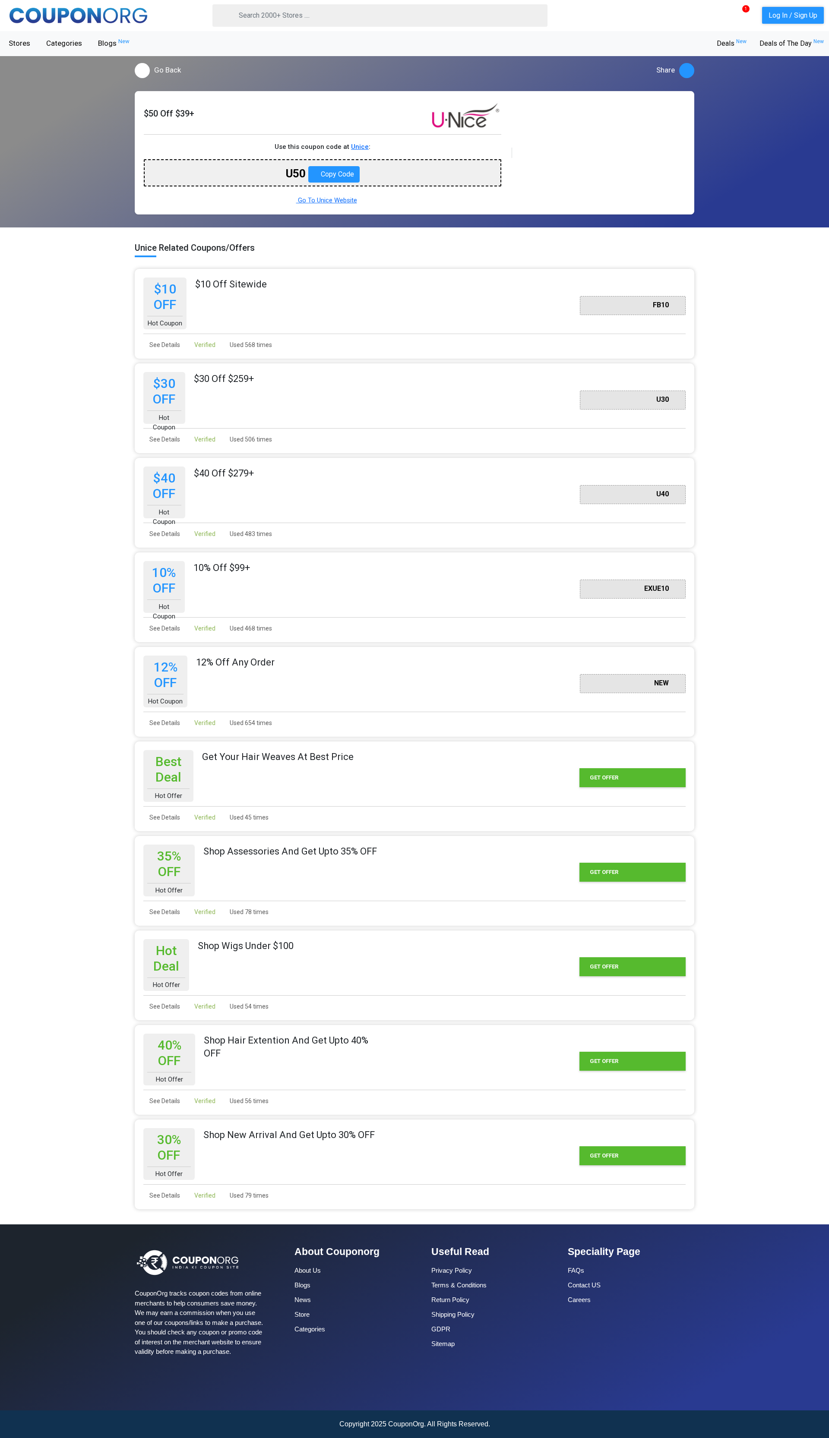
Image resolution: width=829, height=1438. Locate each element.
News (302, 1299)
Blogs (114, 42)
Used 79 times (248, 1195)
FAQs (576, 1270)
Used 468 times (250, 628)
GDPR (440, 1329)
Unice (360, 147)
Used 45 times (248, 817)
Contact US (584, 1285)
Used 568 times (250, 344)
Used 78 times (248, 911)
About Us (307, 1270)
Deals (732, 43)
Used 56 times (248, 1100)
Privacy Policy (451, 1270)
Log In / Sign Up (793, 15)
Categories (64, 43)
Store (302, 1314)
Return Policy (450, 1299)
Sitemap (443, 1343)
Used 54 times (248, 1006)
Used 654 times (250, 722)
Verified (204, 344)
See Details (164, 344)
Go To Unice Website (326, 200)
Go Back (167, 70)
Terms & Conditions (459, 1285)
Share (665, 70)
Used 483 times (250, 533)
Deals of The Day (791, 43)
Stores (19, 43)
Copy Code (336, 174)
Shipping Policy (453, 1314)
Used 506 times (250, 439)
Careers (579, 1299)
